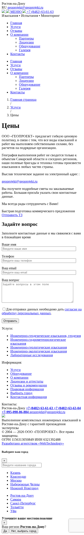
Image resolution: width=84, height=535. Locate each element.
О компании (19, 34)
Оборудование (29, 46)
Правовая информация (27, 389)
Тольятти (17, 507)
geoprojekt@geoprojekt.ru (25, 7)
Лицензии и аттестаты (26, 381)
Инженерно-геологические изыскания (38, 347)
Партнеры (26, 38)
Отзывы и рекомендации (28, 385)
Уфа (13, 511)
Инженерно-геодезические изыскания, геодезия (45, 336)
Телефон (8, 256)
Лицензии (26, 42)
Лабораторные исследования (31, 355)
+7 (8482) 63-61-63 (40, 12)
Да (5, 531)
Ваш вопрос (10, 280)
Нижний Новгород (24, 488)
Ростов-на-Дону (13, 3)
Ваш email (9, 268)
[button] (18, 12)
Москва (16, 480)
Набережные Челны (25, 484)
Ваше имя (9, 244)
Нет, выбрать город (23, 531)
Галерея (24, 50)
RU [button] (4, 7)
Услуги (15, 27)
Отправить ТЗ (12, 215)
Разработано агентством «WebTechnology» (33, 443)
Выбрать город (21, 393)
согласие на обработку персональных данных (42, 311)
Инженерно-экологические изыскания (38, 351)
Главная (16, 23)
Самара (15, 499)
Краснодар (18, 476)
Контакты (17, 54)
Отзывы (16, 31)
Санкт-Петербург (23, 503)
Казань (15, 473)
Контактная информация (28, 397)
